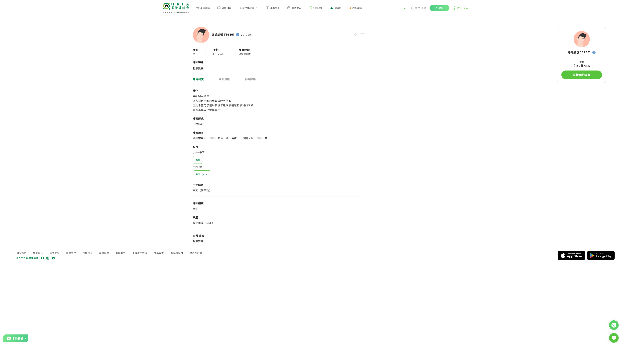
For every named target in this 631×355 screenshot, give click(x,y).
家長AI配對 (177, 252)
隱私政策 (159, 252)
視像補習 (88, 252)
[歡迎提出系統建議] (614, 338)
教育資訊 (38, 252)
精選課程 (104, 252)
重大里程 (71, 252)
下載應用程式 (139, 252)
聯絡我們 (121, 252)
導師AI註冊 (196, 252)
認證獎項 (55, 252)
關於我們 (21, 252)
